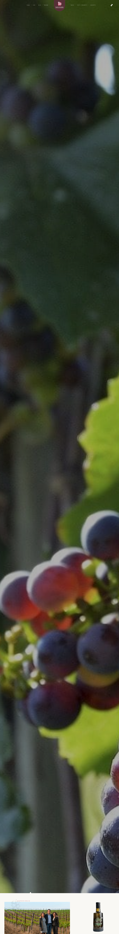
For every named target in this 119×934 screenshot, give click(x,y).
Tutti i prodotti (82, 5)
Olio (39, 5)
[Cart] (111, 5)
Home (28, 5)
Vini (34, 5)
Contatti (93, 5)
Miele (72, 5)
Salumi (46, 5)
